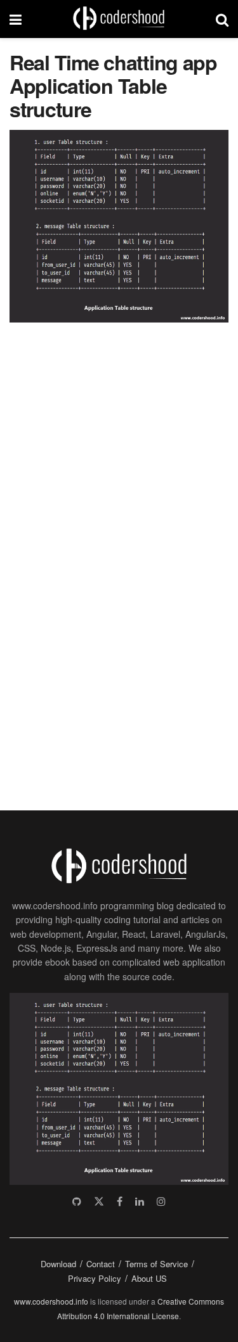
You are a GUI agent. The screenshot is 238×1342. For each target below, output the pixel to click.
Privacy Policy (94, 1278)
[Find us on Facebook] (119, 1201)
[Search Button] (222, 19)
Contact (100, 1264)
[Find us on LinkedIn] (139, 1201)
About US (149, 1278)
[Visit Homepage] (118, 19)
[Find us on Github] (76, 1201)
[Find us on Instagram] (161, 1201)
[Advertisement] (105, 559)
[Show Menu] (16, 19)
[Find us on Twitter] (99, 1201)
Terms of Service (156, 1264)
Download (58, 1264)
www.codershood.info (51, 1301)
